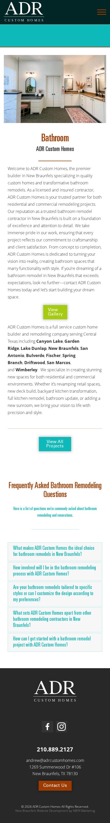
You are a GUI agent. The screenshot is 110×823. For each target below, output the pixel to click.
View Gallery (55, 312)
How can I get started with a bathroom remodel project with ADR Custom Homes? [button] (52, 642)
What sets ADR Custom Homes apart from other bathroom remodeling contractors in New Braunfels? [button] (52, 619)
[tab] (55, 552)
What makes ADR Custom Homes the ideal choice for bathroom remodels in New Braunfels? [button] (53, 551)
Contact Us (55, 786)
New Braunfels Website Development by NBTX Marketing (55, 810)
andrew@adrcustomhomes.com (55, 760)
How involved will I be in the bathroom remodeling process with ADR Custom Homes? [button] (54, 571)
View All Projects (55, 444)
